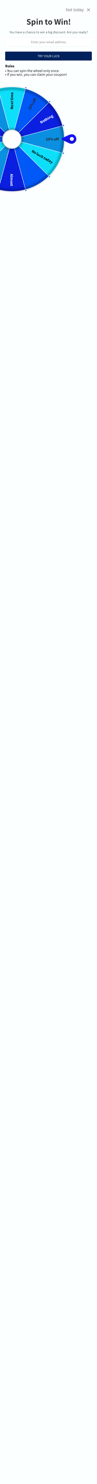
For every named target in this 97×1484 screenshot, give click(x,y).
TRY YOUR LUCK (49, 56)
